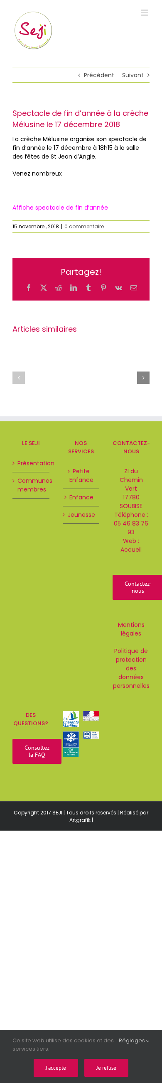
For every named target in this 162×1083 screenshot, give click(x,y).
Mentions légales (131, 629)
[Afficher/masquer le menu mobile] (145, 12)
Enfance (81, 497)
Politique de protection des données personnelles (131, 668)
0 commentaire (84, 226)
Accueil (131, 549)
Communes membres (31, 485)
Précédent (99, 75)
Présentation (31, 463)
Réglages (132, 1040)
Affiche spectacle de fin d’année (60, 207)
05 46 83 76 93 (131, 527)
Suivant (133, 75)
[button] (18, 378)
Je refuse (106, 1067)
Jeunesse (81, 515)
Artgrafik (80, 820)
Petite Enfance (81, 475)
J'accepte (56, 1067)
